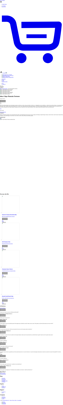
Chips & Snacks (4, 88)
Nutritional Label (2, 117)
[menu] (1, 2)
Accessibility (19, 400)
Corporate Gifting (4, 380)
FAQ (3, 392)
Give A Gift (4, 6)
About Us (3, 396)
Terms (11, 400)
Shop (1, 88)
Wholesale (3, 381)
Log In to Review (3, 308)
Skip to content (2, 0)
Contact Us (3, 391)
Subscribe (3, 378)
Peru (0, 108)
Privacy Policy (14, 400)
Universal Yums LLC (6, 400)
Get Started (3, 5)
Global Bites (4, 386)
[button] (31, 92)
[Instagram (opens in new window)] (4, 403)
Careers (3, 398)
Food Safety (4, 397)
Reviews (3, 387)
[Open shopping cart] (31, 70)
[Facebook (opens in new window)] (4, 402)
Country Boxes (4, 4)
